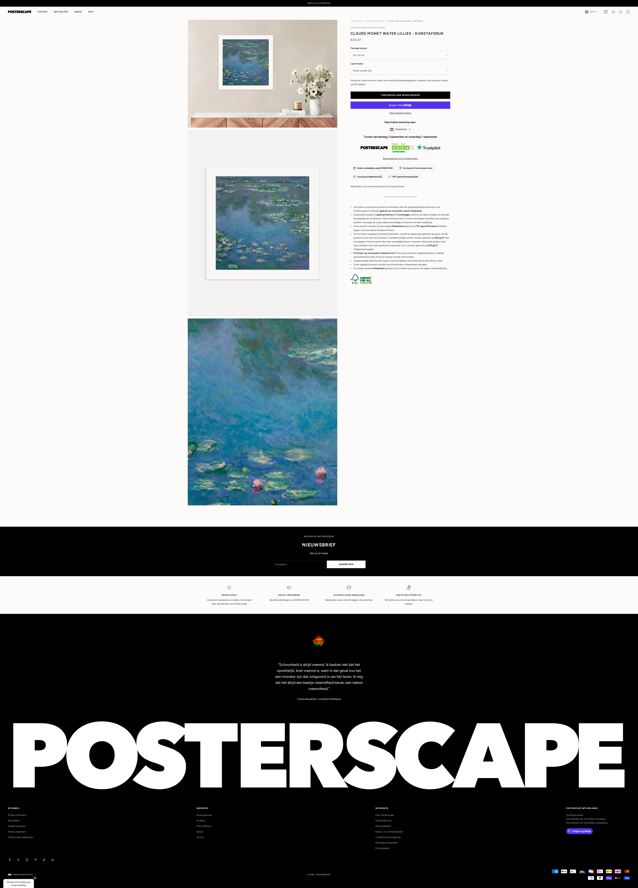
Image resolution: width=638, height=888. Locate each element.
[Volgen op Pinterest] (35, 859)
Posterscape (356, 21)
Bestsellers (61, 12)
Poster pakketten (17, 831)
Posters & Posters (17, 815)
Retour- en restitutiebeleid (389, 831)
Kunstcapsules (204, 815)
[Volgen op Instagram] (27, 859)
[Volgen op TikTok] (44, 859)
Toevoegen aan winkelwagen (400, 95)
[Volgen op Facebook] (9, 859)
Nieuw (78, 12)
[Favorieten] (606, 12)
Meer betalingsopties (400, 113)
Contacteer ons (383, 820)
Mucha (200, 837)
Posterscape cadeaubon (20, 837)
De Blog (201, 820)
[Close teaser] (35, 878)
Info (91, 12)
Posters (42, 12)
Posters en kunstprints (374, 21)
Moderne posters (17, 826)
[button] (18, 883)
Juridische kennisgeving (387, 837)
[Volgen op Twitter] (18, 859)
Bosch (200, 831)
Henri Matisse (204, 826)
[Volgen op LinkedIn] (52, 859)
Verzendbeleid (382, 826)
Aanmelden (346, 564)
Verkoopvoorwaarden (386, 842)
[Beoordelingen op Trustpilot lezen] (400, 149)
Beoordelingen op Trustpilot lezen (400, 158)
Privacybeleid (382, 848)
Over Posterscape (384, 815)
